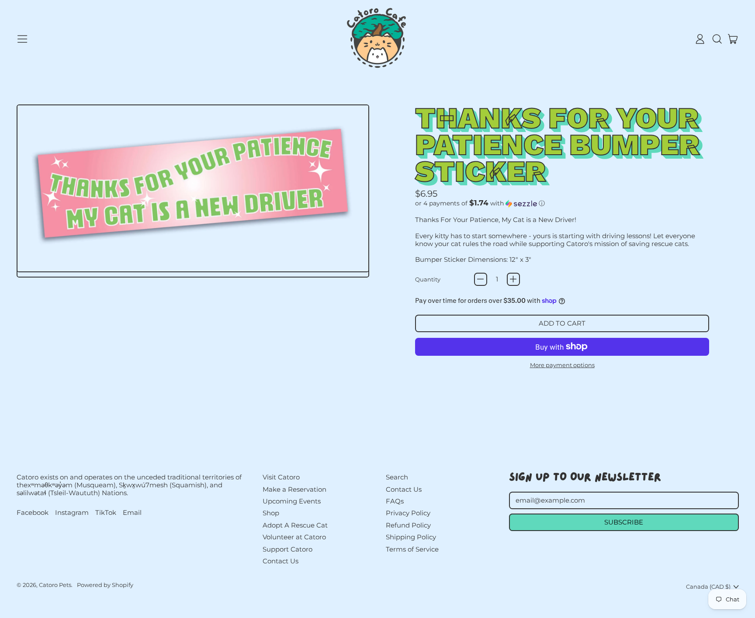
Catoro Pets (55, 584)
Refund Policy (408, 525)
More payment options (562, 364)
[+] (513, 279)
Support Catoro (287, 549)
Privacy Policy (408, 513)
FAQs (395, 501)
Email (132, 513)
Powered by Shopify (105, 584)
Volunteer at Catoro (294, 537)
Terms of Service (412, 549)
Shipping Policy (411, 537)
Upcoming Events (292, 501)
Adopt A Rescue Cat (295, 525)
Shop (271, 513)
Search (397, 477)
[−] (480, 279)
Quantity (427, 279)
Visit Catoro (281, 477)
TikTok (105, 513)
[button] (716, 39)
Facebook (32, 513)
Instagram (72, 513)
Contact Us (280, 561)
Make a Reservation (294, 489)
